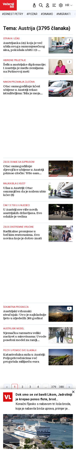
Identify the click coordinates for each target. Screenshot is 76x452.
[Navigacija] (54, 5)
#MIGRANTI (63, 14)
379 (53, 386)
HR (67, 5)
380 (61, 386)
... (46, 386)
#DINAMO (47, 14)
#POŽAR (32, 14)
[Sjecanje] (34, 5)
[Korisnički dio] (47, 5)
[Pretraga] (41, 5)
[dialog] (38, 420)
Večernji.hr (8, 5)
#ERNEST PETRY (12, 14)
